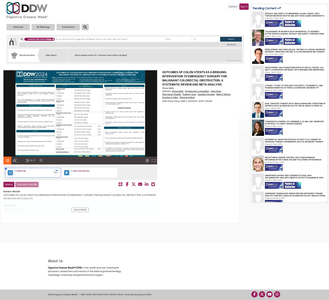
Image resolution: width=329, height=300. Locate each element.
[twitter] (262, 294)
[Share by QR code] (120, 184)
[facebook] (254, 294)
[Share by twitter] (133, 184)
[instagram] (277, 294)
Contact (233, 6)
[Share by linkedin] (146, 184)
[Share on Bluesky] (153, 184)
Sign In (244, 6)
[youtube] (269, 294)
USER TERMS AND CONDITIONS (94, 294)
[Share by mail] (140, 184)
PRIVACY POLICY (117, 294)
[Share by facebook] (127, 184)
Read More (80, 210)
